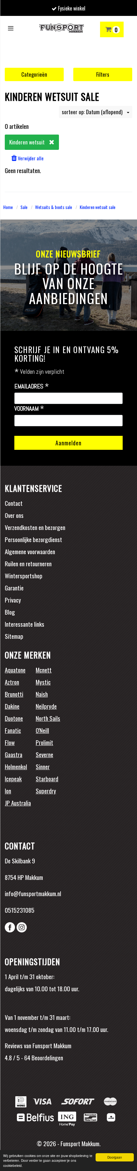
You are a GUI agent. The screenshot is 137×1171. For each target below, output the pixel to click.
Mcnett (44, 669)
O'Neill (42, 730)
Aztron (12, 681)
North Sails (48, 718)
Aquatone (15, 669)
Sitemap (14, 635)
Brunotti (14, 693)
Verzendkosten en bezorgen (35, 527)
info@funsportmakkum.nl (33, 893)
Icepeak (13, 778)
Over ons (14, 515)
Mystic (43, 681)
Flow (10, 742)
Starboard (47, 778)
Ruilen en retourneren (28, 563)
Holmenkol (16, 766)
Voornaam (29, 408)
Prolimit (44, 742)
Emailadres (31, 386)
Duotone (14, 718)
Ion (8, 790)
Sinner (43, 766)
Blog (10, 611)
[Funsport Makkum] (61, 28)
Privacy (13, 599)
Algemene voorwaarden (30, 551)
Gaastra (13, 754)
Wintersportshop (23, 575)
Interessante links (24, 623)
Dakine (12, 705)
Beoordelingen (46, 1057)
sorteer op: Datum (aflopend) (93, 112)
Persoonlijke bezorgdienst (33, 539)
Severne (44, 754)
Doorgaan (114, 1157)
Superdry (46, 790)
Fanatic (13, 730)
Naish (42, 693)
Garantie (14, 587)
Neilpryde (46, 705)
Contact (14, 502)
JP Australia (18, 802)
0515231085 (19, 909)
